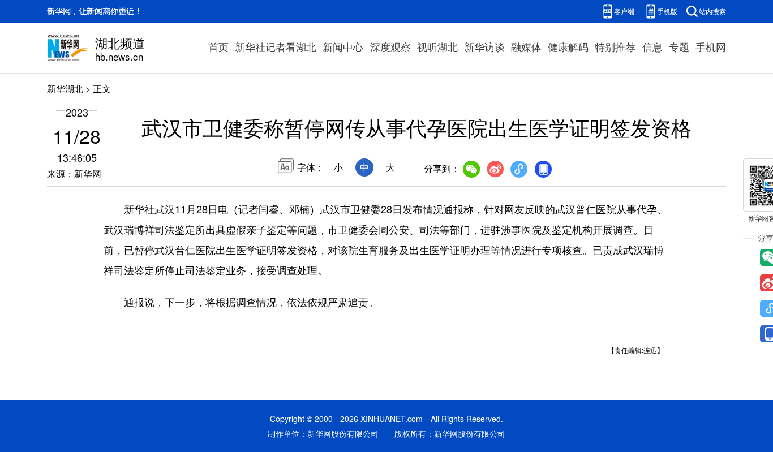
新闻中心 (343, 46)
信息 (652, 46)
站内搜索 (712, 11)
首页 (218, 46)
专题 (679, 46)
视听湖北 (437, 46)
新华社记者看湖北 (275, 46)
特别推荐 (615, 46)
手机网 (710, 46)
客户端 (624, 11)
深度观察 (390, 46)
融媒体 (526, 46)
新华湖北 (65, 88)
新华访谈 (484, 46)
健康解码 (568, 46)
